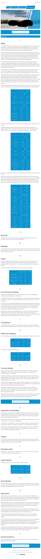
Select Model (15, 7)
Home (8, 7)
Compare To (22, 7)
